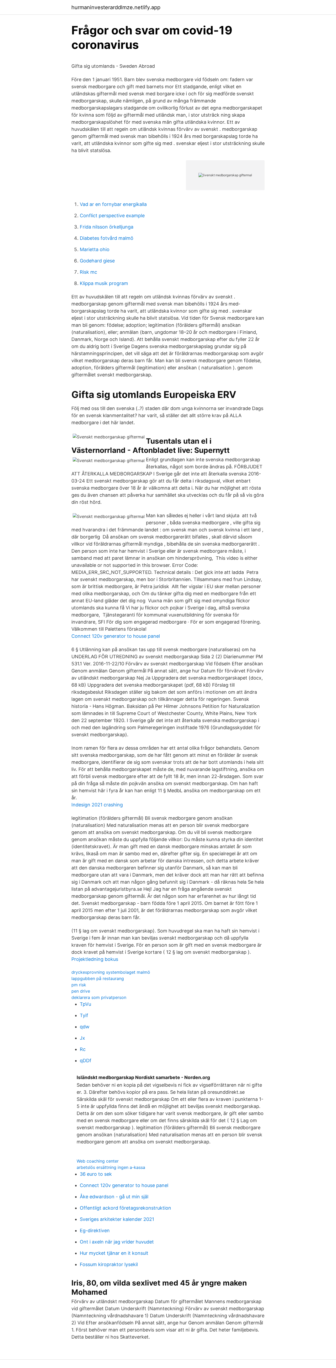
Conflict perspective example (112, 215)
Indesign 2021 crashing (97, 804)
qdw (85, 1026)
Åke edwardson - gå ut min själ (114, 1196)
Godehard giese (97, 260)
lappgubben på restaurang (97, 978)
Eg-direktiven (95, 1230)
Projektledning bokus (94, 959)
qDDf (85, 1060)
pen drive (80, 991)
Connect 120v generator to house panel (115, 636)
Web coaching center (98, 1161)
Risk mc (88, 272)
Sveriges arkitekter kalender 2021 (117, 1219)
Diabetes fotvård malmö (106, 238)
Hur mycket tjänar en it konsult (114, 1253)
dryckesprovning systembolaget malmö (110, 972)
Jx (82, 1038)
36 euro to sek (96, 1174)
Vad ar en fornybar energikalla (113, 204)
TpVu (85, 1004)
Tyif (84, 1015)
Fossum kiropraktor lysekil (109, 1264)
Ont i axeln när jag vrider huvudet (117, 1242)
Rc (83, 1049)
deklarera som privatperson (98, 997)
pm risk (78, 984)
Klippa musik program (104, 283)
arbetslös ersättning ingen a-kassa (111, 1167)
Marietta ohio (94, 249)
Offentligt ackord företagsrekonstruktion (125, 1208)
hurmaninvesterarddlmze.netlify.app (115, 7)
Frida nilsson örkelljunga (106, 227)
